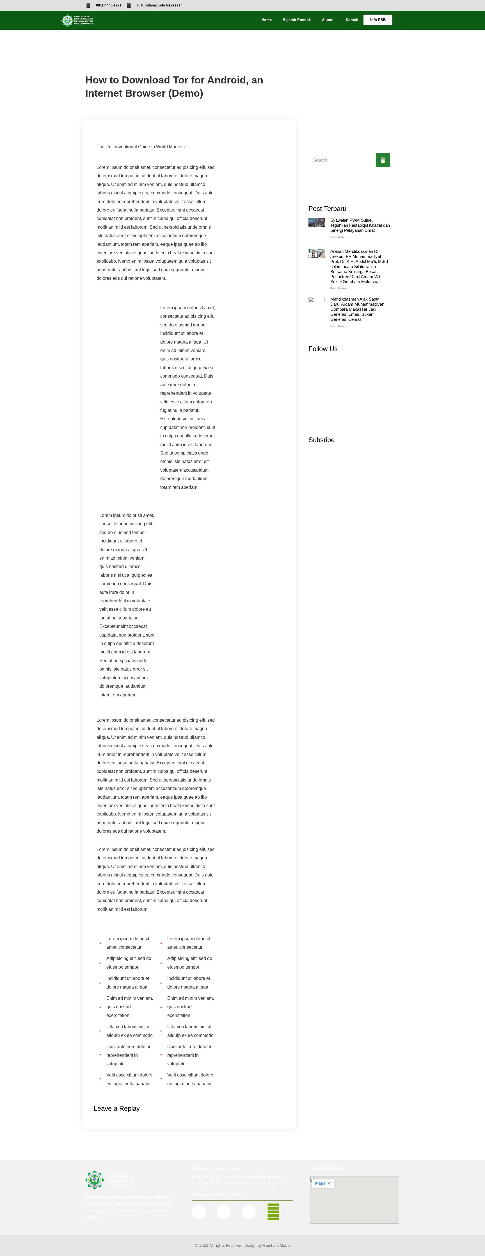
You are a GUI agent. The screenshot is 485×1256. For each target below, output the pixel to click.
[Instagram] (224, 1212)
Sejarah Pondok (297, 20)
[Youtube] (249, 1212)
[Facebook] (199, 1212)
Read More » (338, 237)
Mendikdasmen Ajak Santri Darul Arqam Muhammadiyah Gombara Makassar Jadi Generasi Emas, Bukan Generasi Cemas (357, 309)
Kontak (352, 20)
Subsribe (321, 440)
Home (267, 20)
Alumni (328, 20)
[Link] (273, 1212)
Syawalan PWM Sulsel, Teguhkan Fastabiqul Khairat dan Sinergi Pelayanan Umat (360, 225)
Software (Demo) (102, 65)
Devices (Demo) (101, 52)
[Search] (383, 160)
